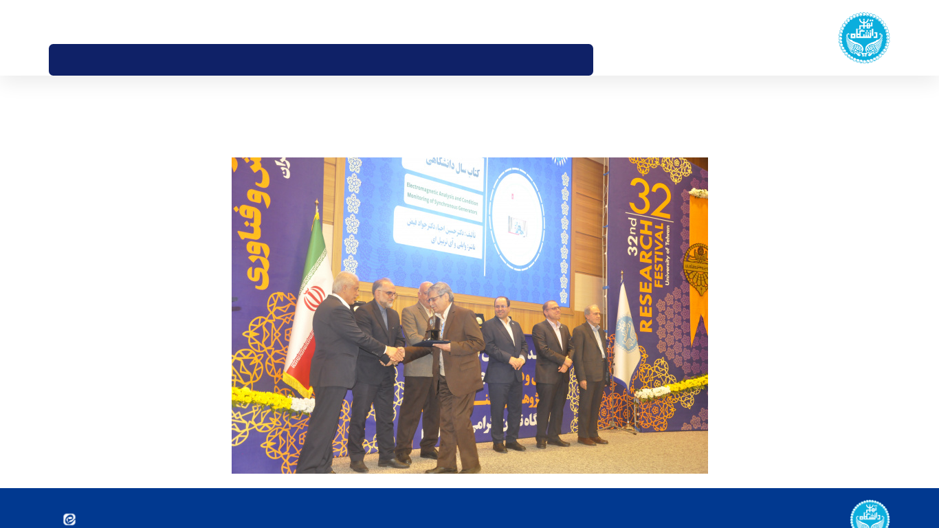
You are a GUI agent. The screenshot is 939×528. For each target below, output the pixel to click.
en (75, 21)
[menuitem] (607, 60)
